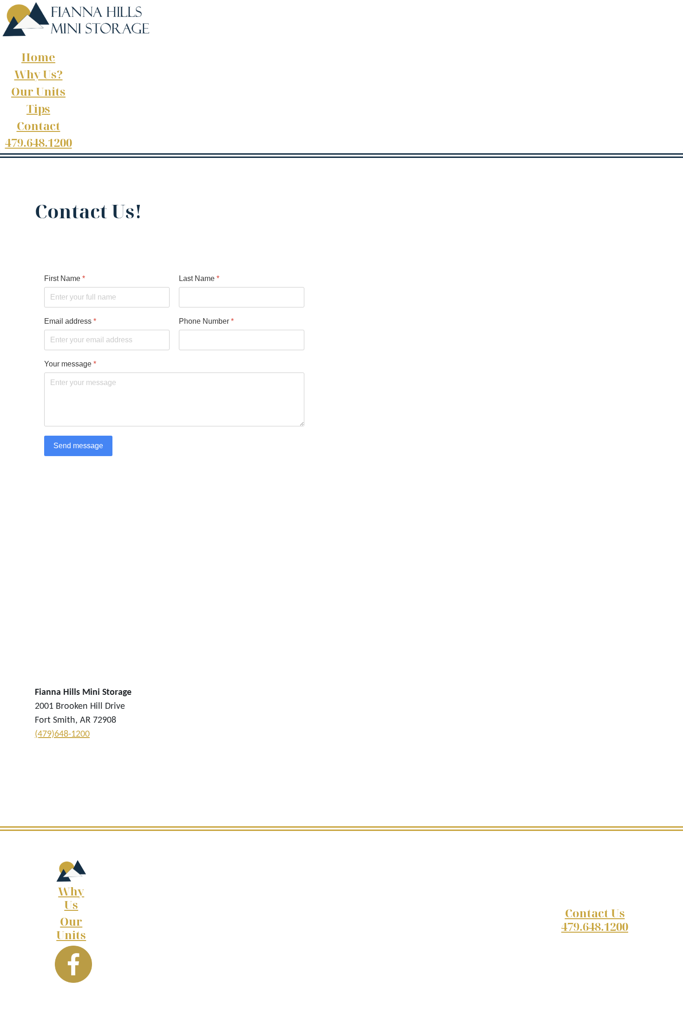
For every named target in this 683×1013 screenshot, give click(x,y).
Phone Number (206, 321)
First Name (64, 278)
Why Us (71, 897)
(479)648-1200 (62, 734)
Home (38, 57)
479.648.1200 (38, 142)
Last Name (199, 278)
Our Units (38, 91)
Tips (38, 108)
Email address (70, 321)
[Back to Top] (667, 996)
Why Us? (38, 74)
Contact (38, 125)
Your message (70, 364)
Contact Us (595, 913)
